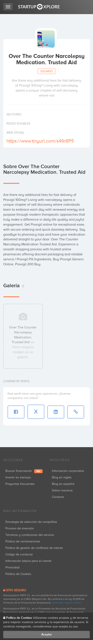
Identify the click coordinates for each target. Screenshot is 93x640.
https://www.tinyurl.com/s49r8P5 (40, 141)
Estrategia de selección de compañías (31, 521)
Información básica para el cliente (28, 561)
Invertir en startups (18, 477)
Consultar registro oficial (66, 602)
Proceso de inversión (19, 528)
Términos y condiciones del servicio (29, 535)
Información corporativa (68, 471)
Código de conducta (19, 554)
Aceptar (46, 634)
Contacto (58, 497)
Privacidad (12, 567)
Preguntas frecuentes (20, 484)
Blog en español (63, 484)
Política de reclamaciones (22, 541)
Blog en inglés (62, 477)
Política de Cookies (18, 574)
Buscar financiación (22, 471)
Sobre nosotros (62, 490)
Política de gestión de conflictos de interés (34, 548)
